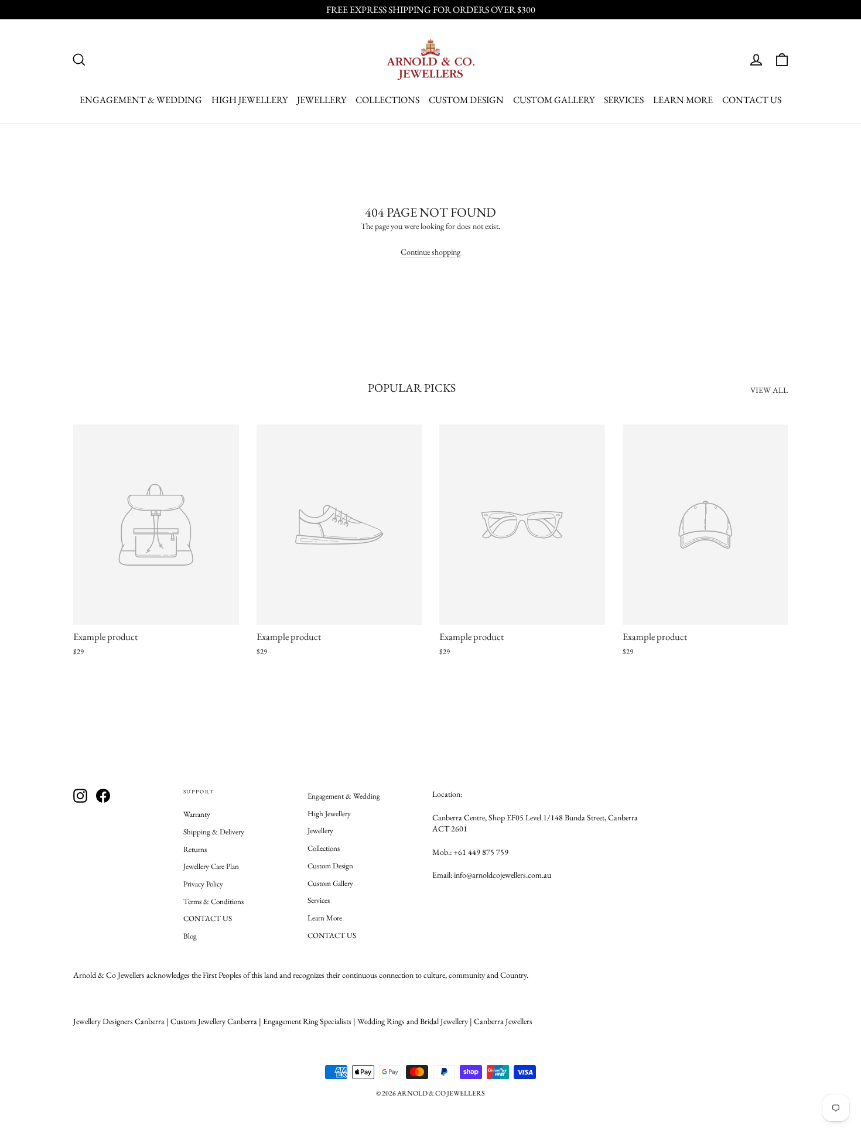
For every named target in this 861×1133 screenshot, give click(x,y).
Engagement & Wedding (141, 100)
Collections (387, 100)
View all (769, 390)
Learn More (683, 100)
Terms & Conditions (213, 901)
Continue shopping (430, 252)
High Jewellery (249, 100)
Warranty (196, 814)
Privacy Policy (203, 884)
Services (624, 100)
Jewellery (321, 100)
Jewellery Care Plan (211, 866)
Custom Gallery (553, 100)
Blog (190, 936)
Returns (195, 849)
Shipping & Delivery (213, 832)
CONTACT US (751, 100)
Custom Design (466, 100)
